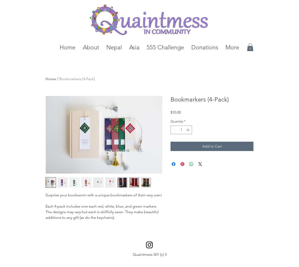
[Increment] (188, 130)
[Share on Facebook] (173, 164)
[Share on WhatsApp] (191, 164)
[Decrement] (174, 130)
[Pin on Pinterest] (182, 164)
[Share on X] (200, 164)
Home (51, 79)
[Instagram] (149, 244)
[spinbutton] (181, 130)
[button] (250, 47)
